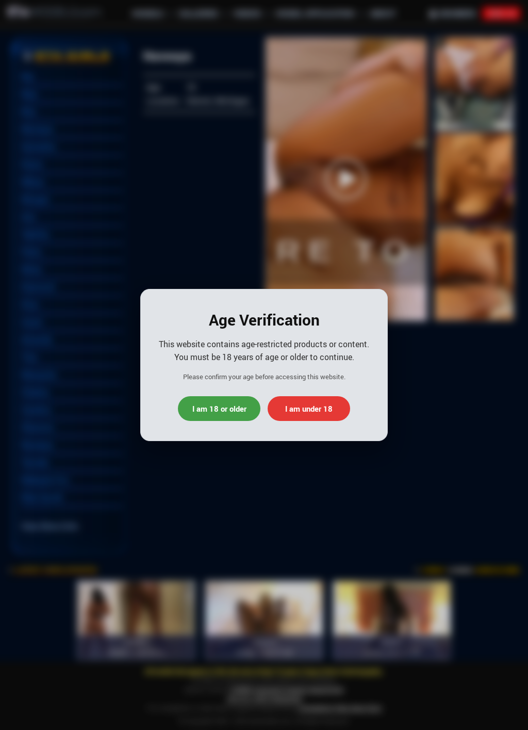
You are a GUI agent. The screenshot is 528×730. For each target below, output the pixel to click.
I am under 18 (309, 408)
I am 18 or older (219, 408)
